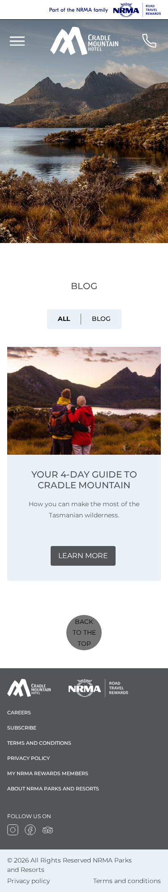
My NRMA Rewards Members (47, 773)
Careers (19, 712)
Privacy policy (28, 758)
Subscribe (21, 728)
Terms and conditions (39, 743)
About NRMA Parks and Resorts (53, 788)
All (64, 319)
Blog (101, 319)
